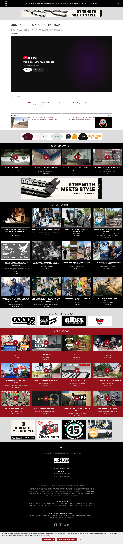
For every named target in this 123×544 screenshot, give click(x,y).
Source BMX (53, 517)
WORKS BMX (82, 507)
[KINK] (61, 13)
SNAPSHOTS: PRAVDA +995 (107, 298)
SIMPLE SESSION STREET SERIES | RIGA (15, 353)
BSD (44, 503)
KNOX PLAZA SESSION (107, 353)
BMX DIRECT (39, 503)
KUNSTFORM (47, 505)
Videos (33, 3)
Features (47, 3)
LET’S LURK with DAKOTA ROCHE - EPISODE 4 (46, 353)
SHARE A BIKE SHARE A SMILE (61, 507)
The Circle (84, 3)
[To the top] (61, 447)
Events (77, 3)
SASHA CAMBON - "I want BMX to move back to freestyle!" (16, 230)
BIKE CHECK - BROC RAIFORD (15, 409)
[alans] (74, 430)
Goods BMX (59, 515)
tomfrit (61, 530)
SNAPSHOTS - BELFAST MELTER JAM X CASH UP (76, 263)
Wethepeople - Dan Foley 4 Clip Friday (107, 168)
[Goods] (23, 321)
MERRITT (65, 505)
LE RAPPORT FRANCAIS (77, 381)
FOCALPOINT (84, 503)
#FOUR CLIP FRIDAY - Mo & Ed (15, 167)
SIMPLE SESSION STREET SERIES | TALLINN (15, 381)
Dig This (40, 3)
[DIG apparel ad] (61, 136)
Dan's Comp (46, 515)
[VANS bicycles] (100, 321)
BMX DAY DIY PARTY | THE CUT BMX (46, 381)
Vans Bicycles (69, 517)
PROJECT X (93, 3)
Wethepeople (32, 103)
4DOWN (88, 507)
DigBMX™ (71, 452)
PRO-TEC (87, 505)
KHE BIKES (36, 505)
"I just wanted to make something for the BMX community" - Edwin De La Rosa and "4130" (15, 299)
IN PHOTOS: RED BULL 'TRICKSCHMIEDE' (46, 229)
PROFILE (77, 505)
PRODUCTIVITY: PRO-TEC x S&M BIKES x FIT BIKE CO (107, 230)
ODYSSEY (71, 505)
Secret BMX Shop (87, 515)
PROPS (82, 505)
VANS (76, 507)
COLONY (61, 503)
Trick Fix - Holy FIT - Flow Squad (40, 118)
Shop (71, 3)
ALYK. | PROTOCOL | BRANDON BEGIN (46, 409)
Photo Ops (56, 3)
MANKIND (59, 505)
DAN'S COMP (76, 503)
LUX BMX (53, 505)
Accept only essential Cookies (66, 539)
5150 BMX (53, 515)
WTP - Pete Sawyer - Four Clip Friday (46, 168)
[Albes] (74, 321)
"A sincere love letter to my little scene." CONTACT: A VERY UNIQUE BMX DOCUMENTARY (46, 299)
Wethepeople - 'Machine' (107, 409)
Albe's (32, 515)
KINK (41, 505)
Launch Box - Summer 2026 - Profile (107, 381)
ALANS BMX (32, 503)
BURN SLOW (50, 503)
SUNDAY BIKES (48, 507)
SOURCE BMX (40, 507)
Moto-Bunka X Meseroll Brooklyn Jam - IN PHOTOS (107, 263)
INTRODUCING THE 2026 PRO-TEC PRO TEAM (77, 299)
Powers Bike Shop (75, 515)
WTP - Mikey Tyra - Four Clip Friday (76, 167)
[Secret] (49, 321)
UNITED (72, 507)
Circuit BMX (38, 515)
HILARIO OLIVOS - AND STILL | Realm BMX (77, 409)
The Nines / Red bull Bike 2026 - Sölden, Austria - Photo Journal (46, 263)
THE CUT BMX (68, 503)
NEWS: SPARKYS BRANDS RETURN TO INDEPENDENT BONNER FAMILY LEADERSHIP (15, 263)
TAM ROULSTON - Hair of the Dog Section (77, 353)
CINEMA (56, 503)
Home (28, 3)
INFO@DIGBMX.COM (63, 476)
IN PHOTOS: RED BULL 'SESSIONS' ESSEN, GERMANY (76, 230)
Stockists (64, 3)
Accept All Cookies (48, 539)
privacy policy (46, 535)
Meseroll (67, 515)
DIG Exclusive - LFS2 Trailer (84, 118)
